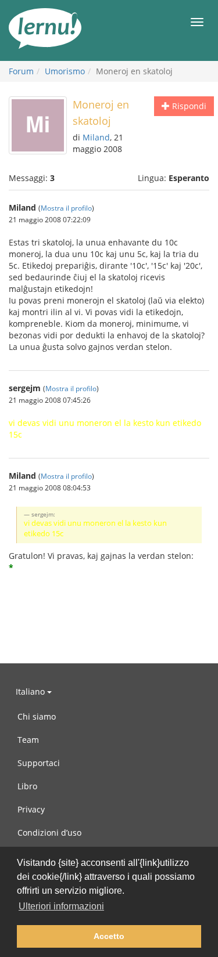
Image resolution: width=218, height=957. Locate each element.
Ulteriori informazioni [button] (61, 906)
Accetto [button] (109, 936)
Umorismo (65, 71)
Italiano (31, 691)
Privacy (31, 809)
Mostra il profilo (66, 207)
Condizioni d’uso (49, 832)
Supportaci (38, 762)
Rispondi (188, 105)
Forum (21, 71)
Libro (27, 786)
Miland (96, 137)
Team (28, 739)
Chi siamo (36, 716)
